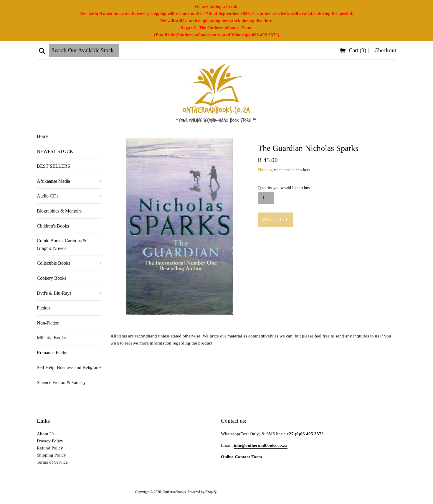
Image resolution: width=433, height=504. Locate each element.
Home (42, 136)
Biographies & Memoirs (59, 210)
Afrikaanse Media (69, 181)
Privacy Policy (50, 441)
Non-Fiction (48, 322)
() (358, 50)
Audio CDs (69, 195)
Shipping (265, 170)
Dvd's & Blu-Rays (69, 293)
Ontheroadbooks (174, 492)
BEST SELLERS (53, 166)
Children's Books (53, 225)
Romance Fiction (53, 352)
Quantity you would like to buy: (284, 188)
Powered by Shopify (202, 492)
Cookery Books (51, 278)
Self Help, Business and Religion (69, 367)
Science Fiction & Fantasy (61, 382)
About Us (45, 433)
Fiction (43, 307)
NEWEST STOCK (55, 151)
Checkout (385, 50)
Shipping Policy (51, 455)
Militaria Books (51, 337)
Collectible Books (69, 263)
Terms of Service (52, 462)
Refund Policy (50, 448)
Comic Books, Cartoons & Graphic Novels (61, 244)
